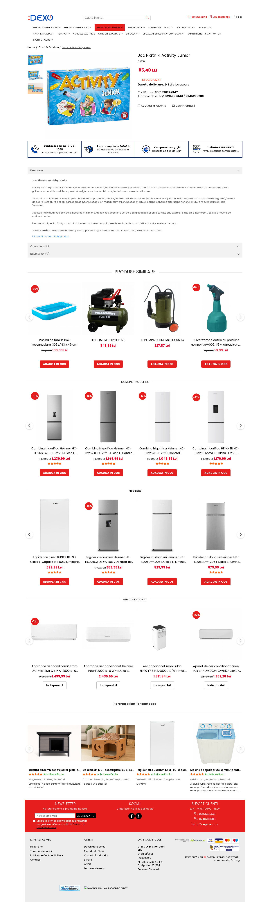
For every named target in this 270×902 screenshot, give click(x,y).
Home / (33, 47)
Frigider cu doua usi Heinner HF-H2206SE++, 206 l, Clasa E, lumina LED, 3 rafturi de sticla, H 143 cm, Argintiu (216, 559)
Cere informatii (185, 105)
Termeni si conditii (41, 851)
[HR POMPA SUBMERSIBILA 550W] (162, 308)
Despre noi (36, 846)
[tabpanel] (88, 95)
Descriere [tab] (36, 170)
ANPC (87, 864)
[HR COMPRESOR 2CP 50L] (108, 308)
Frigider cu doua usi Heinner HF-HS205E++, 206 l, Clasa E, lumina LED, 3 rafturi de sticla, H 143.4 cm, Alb (162, 559)
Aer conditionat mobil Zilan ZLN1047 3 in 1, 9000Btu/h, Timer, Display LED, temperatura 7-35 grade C (162, 668)
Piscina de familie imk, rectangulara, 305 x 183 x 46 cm (54, 342)
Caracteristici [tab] (39, 246)
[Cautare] (147, 17)
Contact (35, 859)
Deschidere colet (94, 846)
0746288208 (206, 819)
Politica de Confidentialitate (46, 855)
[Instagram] (138, 816)
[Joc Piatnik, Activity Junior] (88, 95)
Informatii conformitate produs (50, 236)
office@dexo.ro (207, 824)
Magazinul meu (40, 839)
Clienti (88, 839)
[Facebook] (131, 816)
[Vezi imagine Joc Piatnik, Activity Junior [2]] (35, 88)
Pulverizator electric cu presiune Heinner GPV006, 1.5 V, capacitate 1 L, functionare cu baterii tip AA (216, 342)
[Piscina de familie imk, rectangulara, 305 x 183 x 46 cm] (54, 308)
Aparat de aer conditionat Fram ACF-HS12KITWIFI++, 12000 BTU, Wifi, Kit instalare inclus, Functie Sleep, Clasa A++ (54, 668)
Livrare (88, 859)
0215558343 (206, 814)
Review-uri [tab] (39, 254)
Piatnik (141, 61)
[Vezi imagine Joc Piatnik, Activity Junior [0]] (35, 59)
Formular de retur (94, 868)
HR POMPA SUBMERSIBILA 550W (162, 340)
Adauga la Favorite (153, 105)
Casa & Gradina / (50, 47)
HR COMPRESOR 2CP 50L (108, 340)
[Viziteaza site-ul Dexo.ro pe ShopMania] (70, 888)
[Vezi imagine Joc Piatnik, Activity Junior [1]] (35, 75)
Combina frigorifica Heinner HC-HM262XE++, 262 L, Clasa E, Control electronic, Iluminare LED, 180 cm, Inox (108, 450)
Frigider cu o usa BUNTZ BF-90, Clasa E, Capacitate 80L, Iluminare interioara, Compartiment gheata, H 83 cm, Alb (54, 559)
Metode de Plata (94, 851)
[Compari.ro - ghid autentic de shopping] (43, 888)
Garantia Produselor (96, 855)
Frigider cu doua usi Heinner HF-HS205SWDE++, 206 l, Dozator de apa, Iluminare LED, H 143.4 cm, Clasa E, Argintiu (108, 559)
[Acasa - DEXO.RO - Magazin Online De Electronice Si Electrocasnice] (46, 18)
